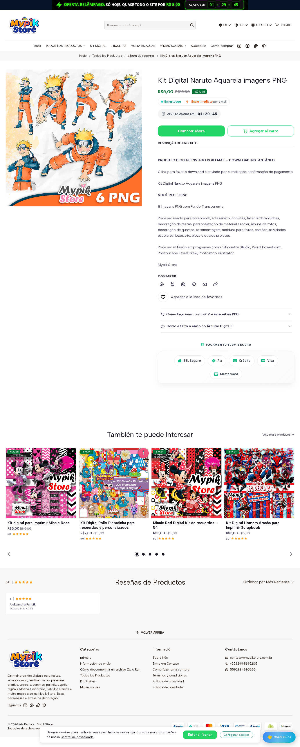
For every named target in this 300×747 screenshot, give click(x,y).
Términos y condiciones (170, 675)
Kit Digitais (87, 681)
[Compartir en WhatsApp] (183, 285)
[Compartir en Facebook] (161, 285)
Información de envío (95, 663)
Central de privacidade (77, 737)
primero (86, 658)
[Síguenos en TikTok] (255, 45)
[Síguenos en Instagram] (239, 45)
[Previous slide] (9, 554)
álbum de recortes (141, 55)
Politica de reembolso (168, 687)
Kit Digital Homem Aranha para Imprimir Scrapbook (252, 525)
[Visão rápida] (70, 488)
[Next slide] (290, 554)
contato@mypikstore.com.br (251, 658)
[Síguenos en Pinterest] (263, 45)
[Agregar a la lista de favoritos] (70, 477)
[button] (136, 554)
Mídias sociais (90, 687)
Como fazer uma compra (171, 669)
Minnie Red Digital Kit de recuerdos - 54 (185, 525)
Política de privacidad (168, 681)
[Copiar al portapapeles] (215, 285)
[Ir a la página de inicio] (24, 25)
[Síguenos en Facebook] (247, 45)
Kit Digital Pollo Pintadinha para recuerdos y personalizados (107, 525)
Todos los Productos (107, 55)
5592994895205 (243, 669)
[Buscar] (192, 25)
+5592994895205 (243, 663)
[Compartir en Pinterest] (194, 285)
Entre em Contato (166, 663)
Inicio (83, 55)
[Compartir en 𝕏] (172, 285)
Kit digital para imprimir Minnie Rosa (38, 523)
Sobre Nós (160, 658)
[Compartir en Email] (204, 285)
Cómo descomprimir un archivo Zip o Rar (110, 669)
